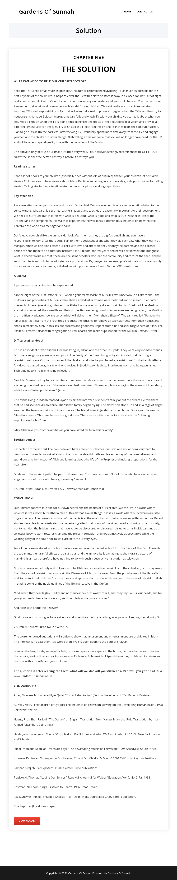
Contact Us (145, 11)
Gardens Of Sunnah (46, 11)
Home (128, 11)
